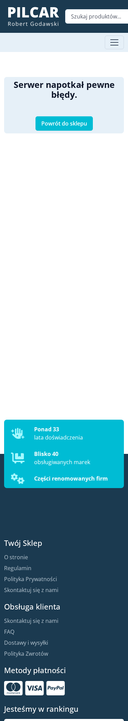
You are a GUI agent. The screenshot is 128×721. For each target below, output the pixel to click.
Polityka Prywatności (30, 579)
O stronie (16, 557)
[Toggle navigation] (114, 42)
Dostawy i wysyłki (26, 642)
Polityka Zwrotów (26, 653)
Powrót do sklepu (64, 123)
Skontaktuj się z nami (31, 590)
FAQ (9, 631)
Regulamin (17, 568)
